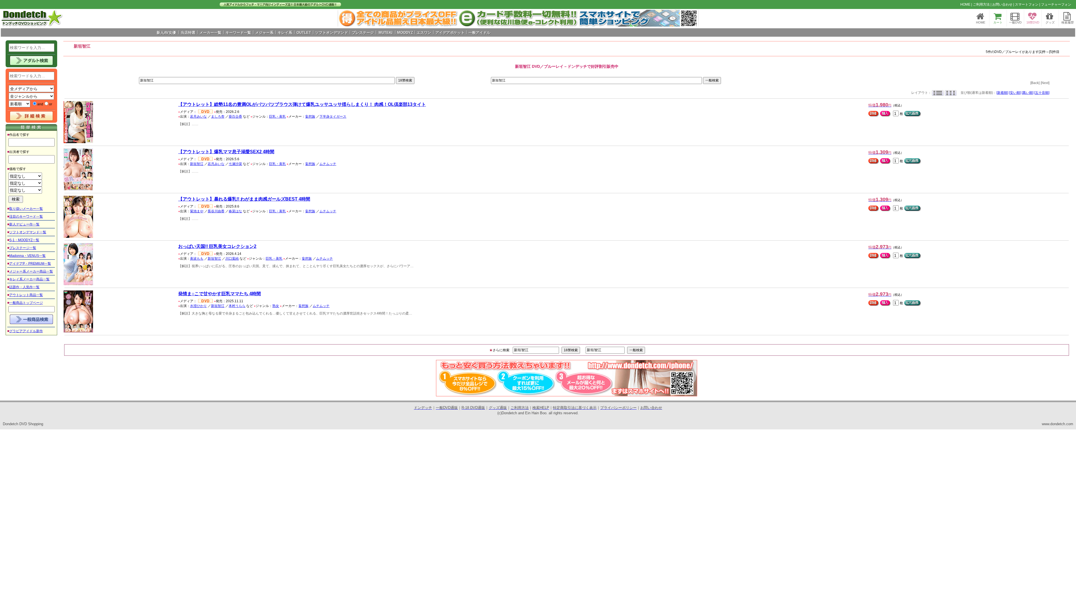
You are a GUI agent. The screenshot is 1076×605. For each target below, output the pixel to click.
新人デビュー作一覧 (24, 224)
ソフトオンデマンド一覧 (27, 232)
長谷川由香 (216, 211)
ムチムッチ (327, 164)
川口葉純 (232, 258)
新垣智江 (196, 164)
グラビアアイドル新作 (26, 331)
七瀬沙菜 (235, 164)
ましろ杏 (217, 116)
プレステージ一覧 (22, 248)
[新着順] (1002, 93)
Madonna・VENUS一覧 (27, 256)
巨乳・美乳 (277, 116)
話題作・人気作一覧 (24, 287)
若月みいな (198, 116)
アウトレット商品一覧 (26, 295)
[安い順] (1015, 93)
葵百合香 (235, 116)
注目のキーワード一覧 (26, 216)
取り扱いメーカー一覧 (26, 209)
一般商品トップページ (26, 303)
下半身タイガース (332, 116)
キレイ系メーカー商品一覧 (29, 279)
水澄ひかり (198, 306)
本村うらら (237, 306)
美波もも (196, 258)
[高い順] (1027, 93)
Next (690, 18)
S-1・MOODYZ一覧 (24, 240)
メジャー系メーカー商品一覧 (31, 271)
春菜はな (235, 211)
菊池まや (196, 211)
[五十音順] (1041, 93)
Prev (345, 18)
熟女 (275, 306)
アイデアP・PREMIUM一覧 (30, 264)
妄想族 (310, 116)
